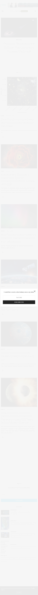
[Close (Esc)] (35, 291)
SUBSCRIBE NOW (19, 302)
